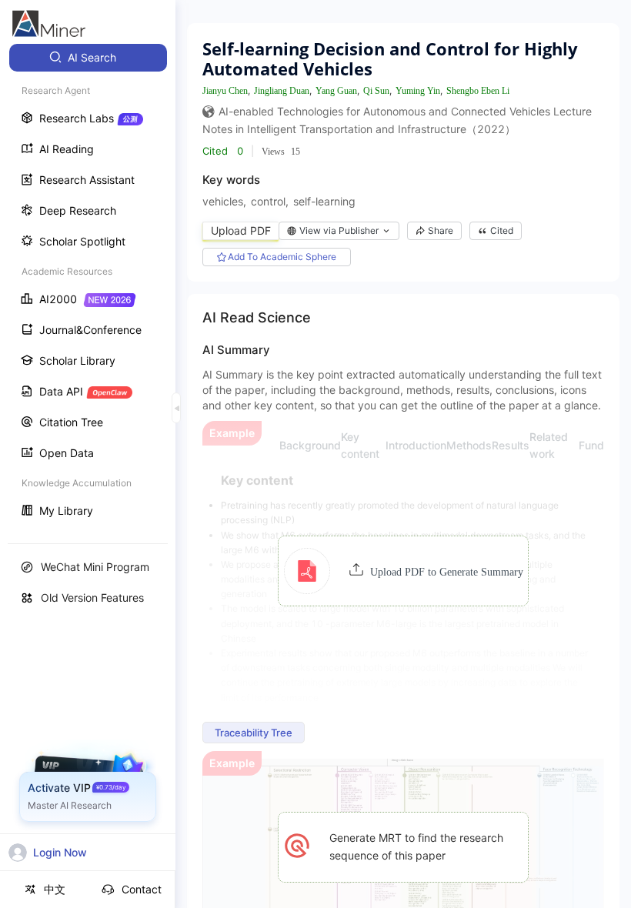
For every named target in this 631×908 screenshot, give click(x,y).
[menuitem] (88, 58)
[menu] (87, 286)
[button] (403, 571)
